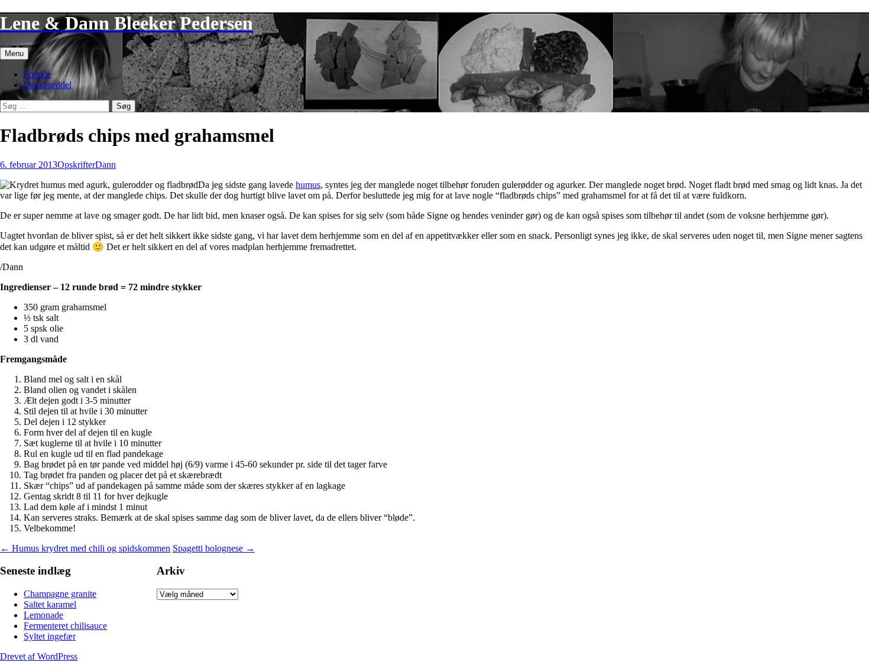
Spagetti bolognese (214, 548)
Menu (14, 53)
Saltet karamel (50, 604)
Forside (37, 74)
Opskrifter (76, 165)
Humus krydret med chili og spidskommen (85, 548)
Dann (105, 165)
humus (308, 185)
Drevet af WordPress (38, 656)
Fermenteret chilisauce (65, 626)
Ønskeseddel (48, 85)
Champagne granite (60, 594)
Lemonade (43, 615)
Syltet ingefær (50, 636)
